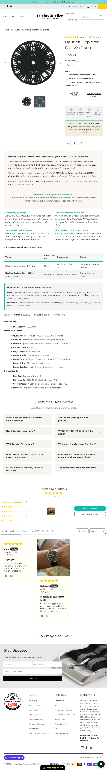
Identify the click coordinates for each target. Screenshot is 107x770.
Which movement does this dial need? (75, 432)
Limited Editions (36, 724)
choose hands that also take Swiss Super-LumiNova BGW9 (56, 295)
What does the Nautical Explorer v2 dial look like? (24, 419)
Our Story (33, 701)
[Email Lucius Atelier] (3, 6)
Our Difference (35, 705)
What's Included (22, 315)
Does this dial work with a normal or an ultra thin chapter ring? (76, 456)
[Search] (101, 17)
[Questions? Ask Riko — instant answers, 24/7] (101, 764)
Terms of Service (61, 733)
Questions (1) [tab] (48, 531)
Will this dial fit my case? (20, 444)
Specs (7, 315)
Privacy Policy (60, 724)
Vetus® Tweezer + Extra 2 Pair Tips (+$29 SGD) (83, 83)
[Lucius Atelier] (50, 17)
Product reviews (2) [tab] (11, 531)
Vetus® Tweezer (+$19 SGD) (81, 78)
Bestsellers (33, 729)
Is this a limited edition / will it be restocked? (24, 469)
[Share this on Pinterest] (81, 143)
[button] (14, 17)
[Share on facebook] (6, 576)
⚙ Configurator (35, 715)
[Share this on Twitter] (68, 143)
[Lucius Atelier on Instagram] (11, 6)
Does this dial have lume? (20, 431)
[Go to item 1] (51, 511)
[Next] (60, 63)
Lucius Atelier (16, 764)
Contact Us (59, 701)
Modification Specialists (65, 715)
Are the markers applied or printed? (73, 419)
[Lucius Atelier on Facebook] (7, 6)
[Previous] (6, 63)
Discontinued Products (39, 733)
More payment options (94, 95)
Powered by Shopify (31, 764)
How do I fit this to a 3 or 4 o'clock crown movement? (24, 456)
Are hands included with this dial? (77, 467)
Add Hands (70, 61)
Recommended (41, 315)
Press (57, 729)
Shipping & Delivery (63, 710)
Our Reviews (34, 710)
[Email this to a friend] (88, 143)
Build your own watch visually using (53, 2)
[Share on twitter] (11, 576)
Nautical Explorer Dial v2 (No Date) (21, 266)
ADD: (67, 71)
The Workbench (36, 719)
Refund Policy (61, 719)
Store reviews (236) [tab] (31, 531)
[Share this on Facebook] (74, 143)
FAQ (56, 705)
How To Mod (59, 315)
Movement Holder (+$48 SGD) (82, 75)
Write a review (90, 508)
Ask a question (90, 514)
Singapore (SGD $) (69, 7)
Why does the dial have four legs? (77, 444)
